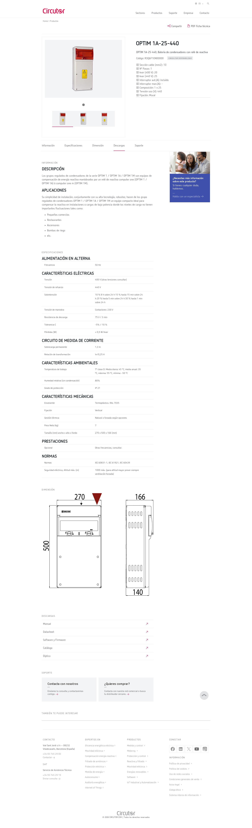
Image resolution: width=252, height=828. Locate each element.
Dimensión (98, 145)
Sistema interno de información (184, 795)
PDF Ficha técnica (200, 26)
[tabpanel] (62, 119)
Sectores (140, 13)
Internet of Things (93, 788)
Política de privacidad (179, 764)
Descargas (119, 145)
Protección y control (136, 756)
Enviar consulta (50, 779)
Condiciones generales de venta (184, 779)
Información (48, 145)
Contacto (204, 13)
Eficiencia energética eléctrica (99, 746)
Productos (157, 13)
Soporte (173, 13)
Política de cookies (178, 769)
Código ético (175, 790)
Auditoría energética (94, 782)
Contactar (47, 757)
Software (131, 777)
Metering (131, 751)
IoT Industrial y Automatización (142, 782)
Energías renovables (137, 772)
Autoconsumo (91, 777)
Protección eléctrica (94, 767)
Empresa (188, 13)
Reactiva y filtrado (136, 761)
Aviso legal (174, 785)
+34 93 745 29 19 (52, 775)
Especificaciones (73, 145)
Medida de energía (94, 772)
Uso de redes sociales (179, 774)
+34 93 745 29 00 (52, 754)
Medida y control (135, 746)
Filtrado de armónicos (95, 761)
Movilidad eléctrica (94, 751)
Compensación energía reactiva (100, 756)
